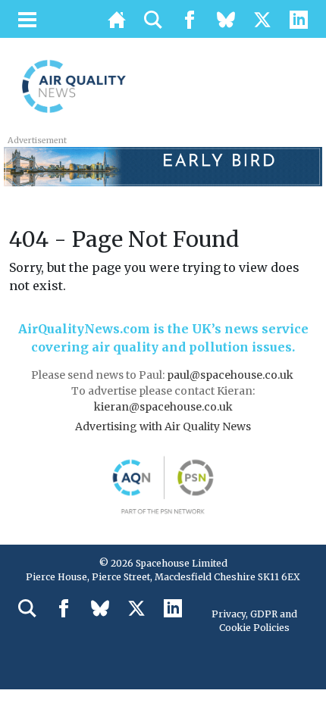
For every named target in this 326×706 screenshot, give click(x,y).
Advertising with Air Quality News (163, 426)
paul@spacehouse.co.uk (231, 375)
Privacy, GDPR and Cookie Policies (254, 620)
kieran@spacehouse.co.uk (163, 407)
